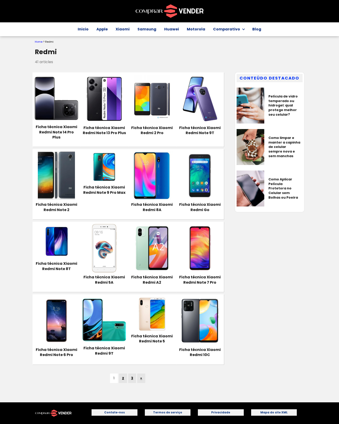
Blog (256, 29)
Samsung (146, 29)
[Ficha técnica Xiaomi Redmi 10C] (200, 321)
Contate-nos (114, 412)
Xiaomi (123, 29)
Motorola (196, 29)
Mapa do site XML (274, 412)
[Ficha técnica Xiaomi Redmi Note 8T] (56, 241)
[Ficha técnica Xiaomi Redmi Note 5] (152, 314)
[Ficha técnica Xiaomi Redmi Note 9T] (200, 99)
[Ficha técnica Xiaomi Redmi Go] (200, 175)
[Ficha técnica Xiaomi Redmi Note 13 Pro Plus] (104, 99)
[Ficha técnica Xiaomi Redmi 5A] (104, 248)
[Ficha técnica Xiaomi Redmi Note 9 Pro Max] (104, 167)
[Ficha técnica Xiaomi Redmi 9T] (104, 320)
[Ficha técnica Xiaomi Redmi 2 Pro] (152, 99)
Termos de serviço (167, 412)
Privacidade (220, 412)
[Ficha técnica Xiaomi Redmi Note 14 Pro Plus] (56, 98)
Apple (102, 29)
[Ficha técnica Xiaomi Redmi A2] (152, 248)
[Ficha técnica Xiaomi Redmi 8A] (152, 175)
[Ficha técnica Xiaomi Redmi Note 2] (56, 175)
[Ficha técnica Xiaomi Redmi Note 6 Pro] (56, 321)
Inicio (83, 29)
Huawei (171, 29)
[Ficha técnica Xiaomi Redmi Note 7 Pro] (200, 248)
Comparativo (226, 29)
